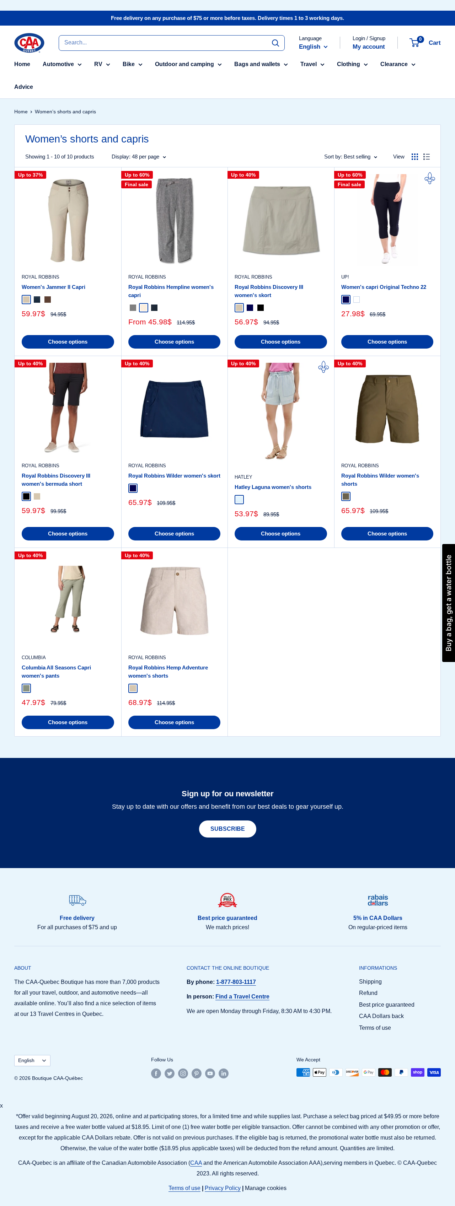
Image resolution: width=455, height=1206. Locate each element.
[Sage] (26, 688)
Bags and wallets (257, 64)
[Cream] (143, 308)
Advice (23, 87)
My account (369, 46)
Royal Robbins (40, 277)
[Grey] (133, 308)
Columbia (34, 657)
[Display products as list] (426, 157)
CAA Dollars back (381, 1016)
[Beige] (26, 299)
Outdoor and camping (184, 64)
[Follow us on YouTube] (210, 1073)
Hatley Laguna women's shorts (273, 487)
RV (98, 64)
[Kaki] (346, 496)
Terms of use (375, 1028)
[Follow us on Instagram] (183, 1073)
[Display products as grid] (415, 157)
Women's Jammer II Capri (53, 287)
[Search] (275, 42)
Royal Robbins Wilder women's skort (174, 476)
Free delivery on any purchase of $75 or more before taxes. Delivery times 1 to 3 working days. (227, 18)
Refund (368, 993)
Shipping (370, 982)
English (26, 1060)
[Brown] (47, 299)
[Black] (260, 308)
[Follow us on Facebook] (156, 1073)
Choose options (67, 342)
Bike (129, 64)
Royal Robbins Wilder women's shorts (380, 480)
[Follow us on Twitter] (170, 1073)
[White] (356, 299)
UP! (345, 277)
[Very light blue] (239, 499)
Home (22, 64)
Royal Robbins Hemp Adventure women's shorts (168, 671)
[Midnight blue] (154, 308)
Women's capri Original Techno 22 (383, 287)
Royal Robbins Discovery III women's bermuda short (56, 480)
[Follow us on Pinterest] (197, 1073)
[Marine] (346, 299)
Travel (308, 64)
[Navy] (250, 308)
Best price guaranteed (386, 1005)
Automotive (58, 64)
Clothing (348, 64)
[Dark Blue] (37, 299)
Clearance (394, 64)
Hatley (243, 477)
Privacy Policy (223, 1188)
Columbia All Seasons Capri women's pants (56, 671)
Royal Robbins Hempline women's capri (171, 291)
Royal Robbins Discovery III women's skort (269, 291)
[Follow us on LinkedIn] (224, 1073)
